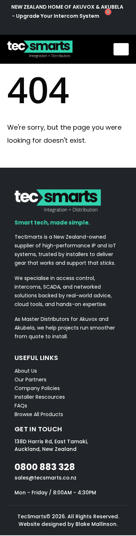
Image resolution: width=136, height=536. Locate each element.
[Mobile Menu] (121, 49)
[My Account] (68, 26)
